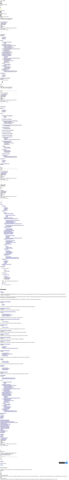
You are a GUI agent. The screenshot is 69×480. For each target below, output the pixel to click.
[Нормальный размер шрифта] (1, 2)
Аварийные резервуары (8, 46)
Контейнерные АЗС (7, 59)
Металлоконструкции (3, 430)
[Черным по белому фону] (0, 5)
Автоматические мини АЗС (5, 350)
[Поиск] (1, 84)
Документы (4, 74)
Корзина (1, 461)
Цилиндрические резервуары (7, 53)
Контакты (2, 436)
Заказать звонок (3, 24)
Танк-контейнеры (7, 68)
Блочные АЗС (6, 61)
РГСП (5, 43)
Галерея (3, 76)
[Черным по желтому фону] (0, 8)
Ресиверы (5, 57)
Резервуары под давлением (6, 55)
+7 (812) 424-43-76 (5, 172)
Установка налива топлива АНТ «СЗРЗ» (10, 71)
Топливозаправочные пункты (9, 60)
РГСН (5, 42)
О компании (4, 37)
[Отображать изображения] (0, 11)
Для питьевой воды (7, 49)
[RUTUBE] (2, 81)
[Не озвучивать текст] (0, 15)
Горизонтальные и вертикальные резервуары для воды (11, 48)
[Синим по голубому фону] (0, 7)
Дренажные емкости (5, 50)
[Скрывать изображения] (0, 12)
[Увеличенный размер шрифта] (1, 3)
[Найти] (1, 91)
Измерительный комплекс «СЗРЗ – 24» (10, 70)
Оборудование (2, 375)
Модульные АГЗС (7, 62)
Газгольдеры (6, 56)
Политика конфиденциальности (5, 454)
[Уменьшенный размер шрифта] (0, 1)
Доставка (3, 75)
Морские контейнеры (7, 67)
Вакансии (3, 110)
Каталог (1, 40)
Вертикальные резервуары (6, 44)
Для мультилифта (7, 66)
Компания (2, 35)
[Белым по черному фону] (0, 6)
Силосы (3, 63)
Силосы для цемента (7, 64)
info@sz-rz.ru (10, 19)
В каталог (2, 470)
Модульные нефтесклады (8, 387)
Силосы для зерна (7, 403)
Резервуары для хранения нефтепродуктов (9, 45)
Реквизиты (4, 38)
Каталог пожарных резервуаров (7, 52)
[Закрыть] (0, 472)
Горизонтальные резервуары (5, 301)
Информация (2, 73)
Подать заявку (3, 34)
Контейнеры (4, 65)
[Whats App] (2, 82)
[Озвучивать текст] (1, 14)
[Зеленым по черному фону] (0, 9)
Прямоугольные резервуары (6, 54)
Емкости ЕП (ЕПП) (7, 51)
